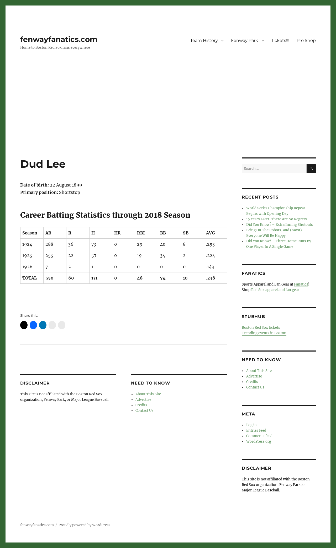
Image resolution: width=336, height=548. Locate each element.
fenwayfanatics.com (58, 39)
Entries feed (256, 430)
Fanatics (301, 284)
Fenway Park (244, 40)
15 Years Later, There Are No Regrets (276, 219)
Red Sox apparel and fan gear (275, 290)
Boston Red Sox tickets (261, 327)
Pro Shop (306, 40)
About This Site (148, 394)
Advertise (143, 399)
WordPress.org (258, 441)
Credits (141, 405)
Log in (251, 425)
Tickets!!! (280, 40)
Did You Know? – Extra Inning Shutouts (279, 224)
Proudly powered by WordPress (85, 525)
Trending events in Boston (264, 333)
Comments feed (259, 436)
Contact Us (144, 410)
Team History (204, 40)
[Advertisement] (168, 118)
